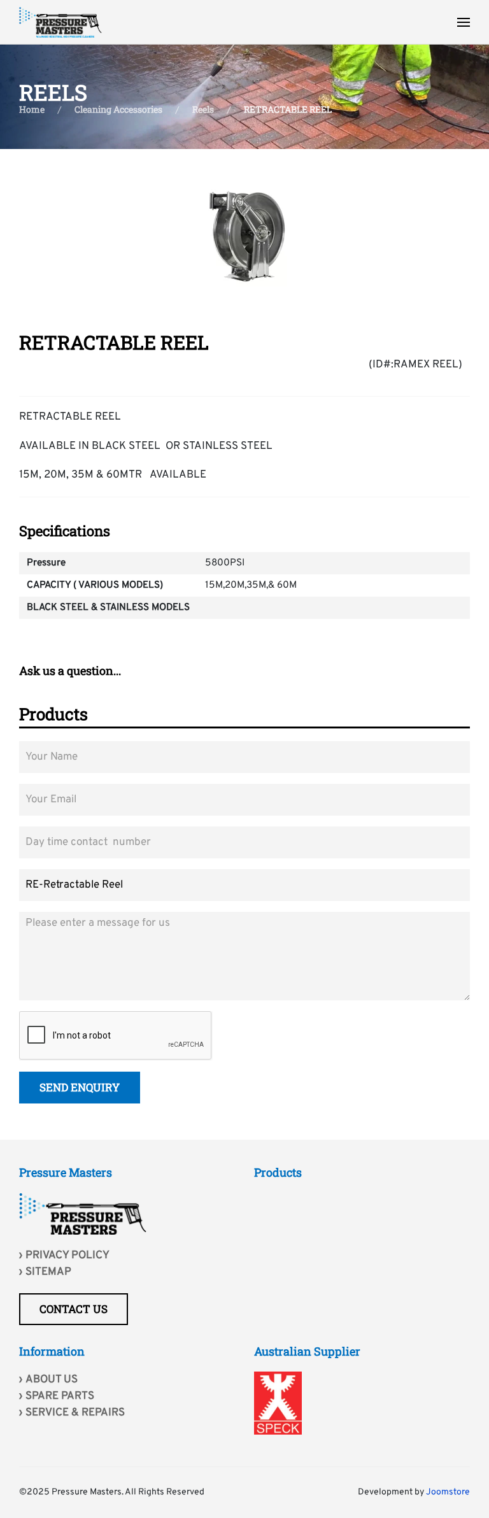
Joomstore (448, 1492)
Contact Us (73, 1309)
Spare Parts (59, 1396)
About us (51, 1380)
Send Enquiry (79, 1087)
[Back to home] (60, 22)
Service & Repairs (75, 1413)
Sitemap (48, 1272)
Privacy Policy (67, 1256)
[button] (463, 22)
